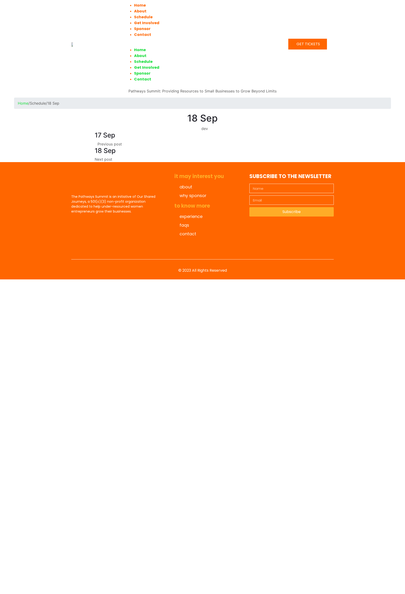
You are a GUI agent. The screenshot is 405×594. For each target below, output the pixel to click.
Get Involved (146, 23)
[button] (201, 44)
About (140, 11)
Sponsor (142, 28)
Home (140, 5)
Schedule (143, 17)
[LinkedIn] (113, 243)
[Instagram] (100, 243)
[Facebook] (88, 243)
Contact (142, 34)
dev (204, 128)
